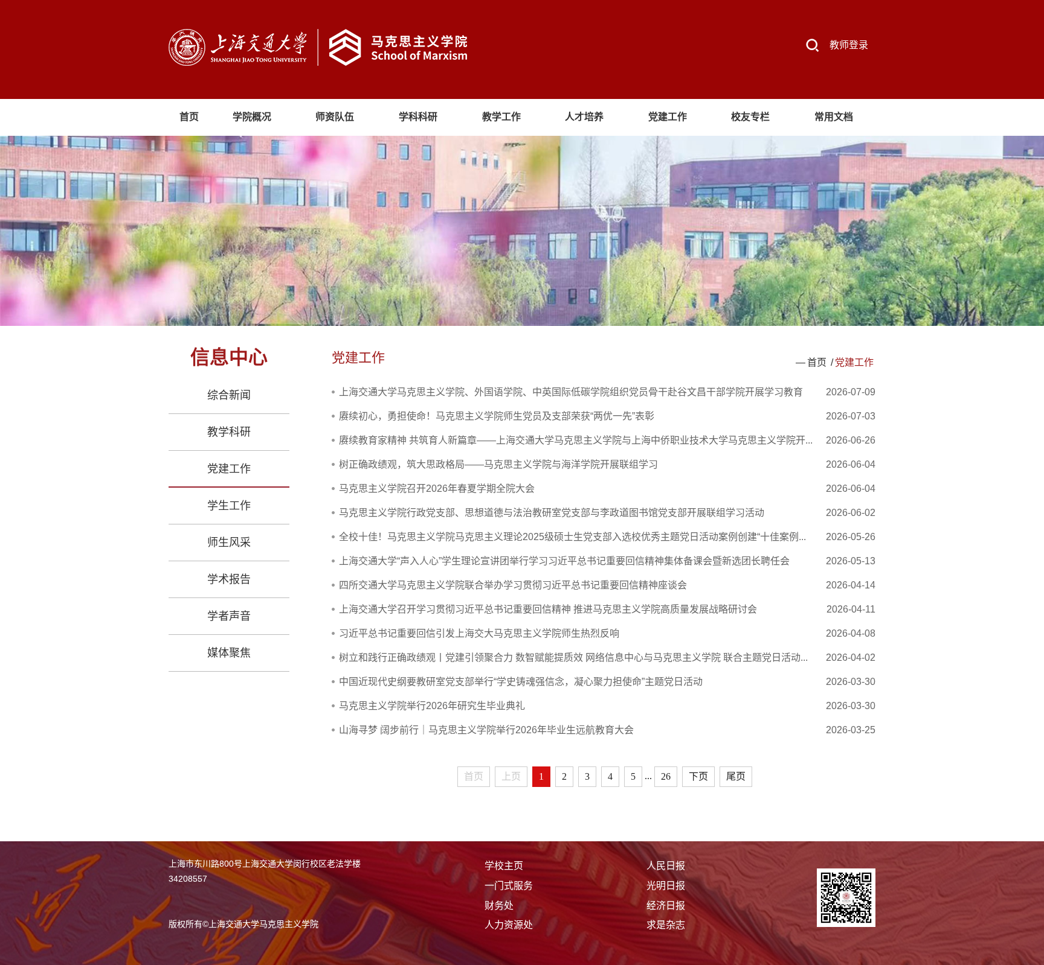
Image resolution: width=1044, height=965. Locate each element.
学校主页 (504, 866)
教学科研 (229, 432)
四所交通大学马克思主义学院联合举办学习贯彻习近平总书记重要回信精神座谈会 (513, 585)
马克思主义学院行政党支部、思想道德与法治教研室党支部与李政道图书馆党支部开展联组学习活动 (551, 513)
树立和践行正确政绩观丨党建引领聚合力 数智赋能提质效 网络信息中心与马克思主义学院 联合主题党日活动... (573, 657)
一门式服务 (509, 886)
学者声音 (229, 616)
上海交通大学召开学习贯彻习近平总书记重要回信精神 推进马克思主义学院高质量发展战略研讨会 (548, 609)
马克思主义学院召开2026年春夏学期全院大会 (437, 488)
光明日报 (665, 886)
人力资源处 (509, 925)
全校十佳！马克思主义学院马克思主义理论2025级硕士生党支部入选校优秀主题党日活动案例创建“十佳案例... (572, 537)
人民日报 (665, 866)
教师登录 (849, 45)
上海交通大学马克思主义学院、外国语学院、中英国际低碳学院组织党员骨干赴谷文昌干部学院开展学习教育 (571, 392)
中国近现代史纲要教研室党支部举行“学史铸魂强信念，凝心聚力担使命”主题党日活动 (521, 682)
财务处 (499, 905)
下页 (698, 776)
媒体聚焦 (229, 653)
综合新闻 (229, 395)
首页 (816, 362)
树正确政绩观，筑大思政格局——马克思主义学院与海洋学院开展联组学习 (498, 464)
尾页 (736, 776)
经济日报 (665, 905)
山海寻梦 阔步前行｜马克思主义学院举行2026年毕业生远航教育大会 (486, 730)
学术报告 (229, 579)
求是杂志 (665, 925)
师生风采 (229, 543)
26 (666, 776)
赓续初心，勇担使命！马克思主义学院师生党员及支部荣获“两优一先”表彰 (496, 416)
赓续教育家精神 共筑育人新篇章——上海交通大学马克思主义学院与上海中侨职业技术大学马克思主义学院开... (576, 440)
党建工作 (229, 469)
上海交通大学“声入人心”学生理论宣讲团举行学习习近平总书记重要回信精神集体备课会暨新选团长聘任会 (564, 561)
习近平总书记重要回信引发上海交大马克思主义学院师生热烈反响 (479, 633)
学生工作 (229, 506)
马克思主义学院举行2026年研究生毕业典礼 (432, 706)
